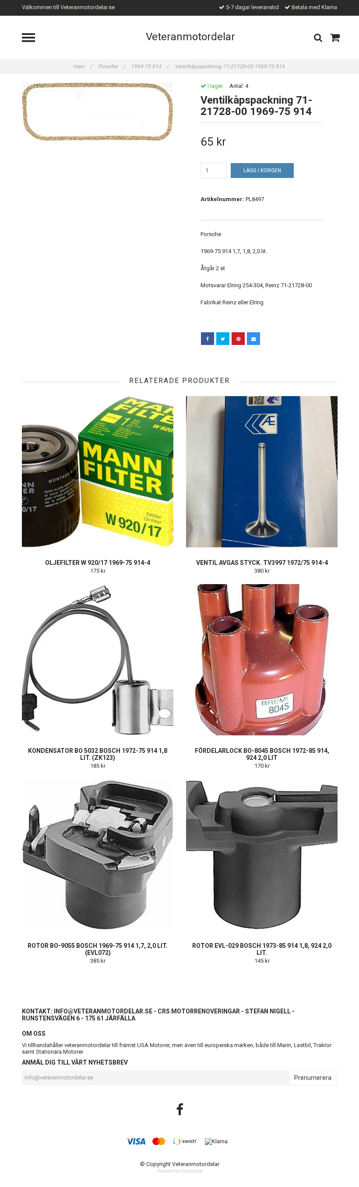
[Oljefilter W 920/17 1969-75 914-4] (97, 471)
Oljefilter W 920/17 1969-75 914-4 (97, 562)
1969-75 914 (150, 66)
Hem (82, 66)
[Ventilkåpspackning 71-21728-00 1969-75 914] (97, 112)
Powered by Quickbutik (179, 1171)
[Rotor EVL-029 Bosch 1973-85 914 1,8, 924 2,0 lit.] (262, 854)
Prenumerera (312, 1077)
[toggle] (33, 38)
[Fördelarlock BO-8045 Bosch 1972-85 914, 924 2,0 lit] (262, 659)
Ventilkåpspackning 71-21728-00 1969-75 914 (230, 66)
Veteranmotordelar (190, 37)
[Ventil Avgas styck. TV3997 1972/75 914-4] (262, 471)
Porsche (111, 66)
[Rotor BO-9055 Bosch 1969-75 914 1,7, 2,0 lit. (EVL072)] (97, 854)
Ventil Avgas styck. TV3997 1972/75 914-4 (262, 562)
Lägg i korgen (262, 170)
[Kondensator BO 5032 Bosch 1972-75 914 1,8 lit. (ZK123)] (97, 659)
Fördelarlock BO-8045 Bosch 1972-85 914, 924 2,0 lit (262, 754)
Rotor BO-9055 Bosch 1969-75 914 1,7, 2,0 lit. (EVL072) (98, 949)
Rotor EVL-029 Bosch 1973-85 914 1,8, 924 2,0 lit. (261, 949)
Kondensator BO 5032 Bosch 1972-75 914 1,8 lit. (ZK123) (97, 754)
